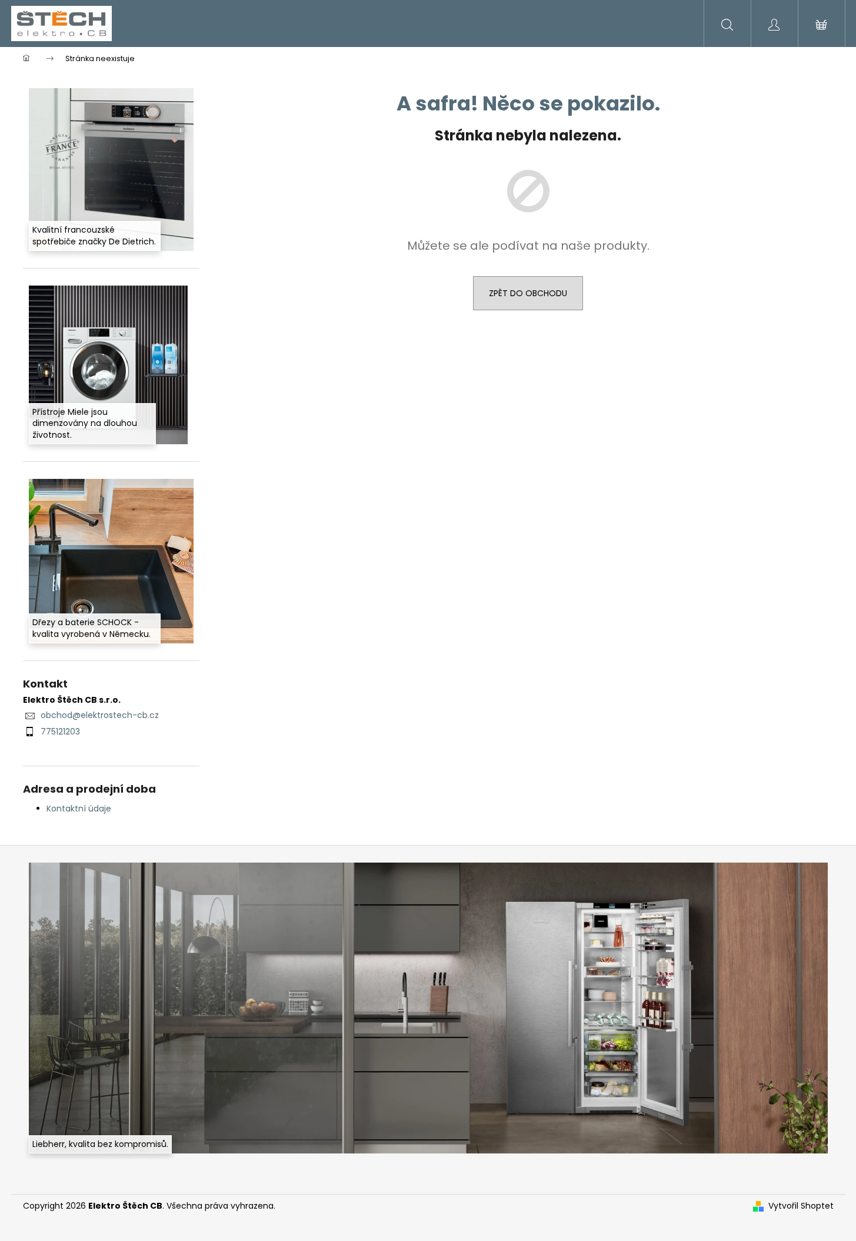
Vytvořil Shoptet (801, 1206)
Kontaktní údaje (78, 808)
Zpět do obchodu (528, 293)
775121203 (60, 731)
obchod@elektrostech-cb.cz (100, 715)
